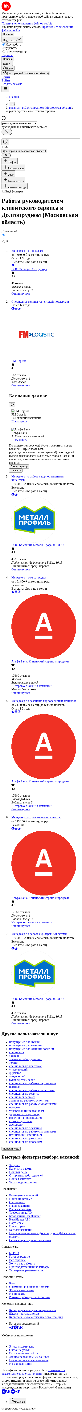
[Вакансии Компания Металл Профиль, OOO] (44, 520)
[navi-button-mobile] (5, 89)
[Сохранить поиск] (5, 142)
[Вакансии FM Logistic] (44, 335)
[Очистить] (7, 132)
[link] (8, 68)
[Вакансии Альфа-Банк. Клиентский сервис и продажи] (44, 627)
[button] (6, 77)
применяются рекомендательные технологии (33, 1372)
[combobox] (19, 123)
